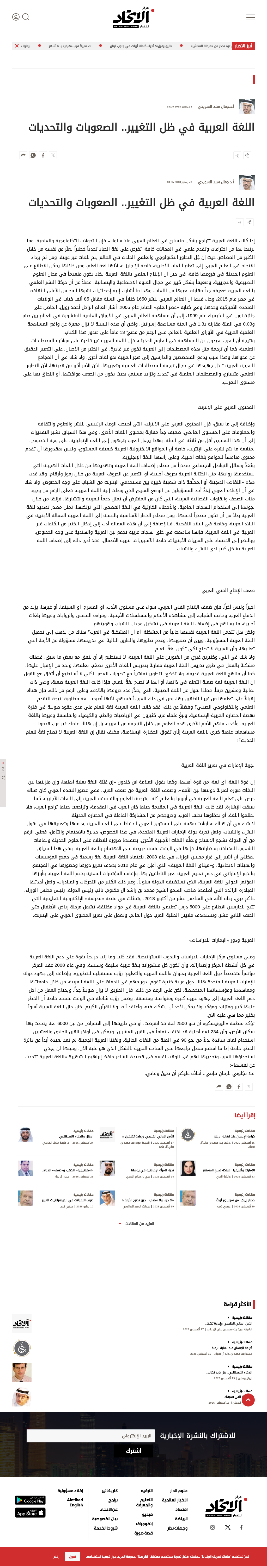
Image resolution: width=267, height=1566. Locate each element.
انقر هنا (143, 1557)
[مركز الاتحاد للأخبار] (133, 17)
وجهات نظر (177, 1528)
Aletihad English (75, 1502)
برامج (113, 1500)
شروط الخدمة (106, 1528)
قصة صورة (144, 1533)
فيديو (147, 1514)
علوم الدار (178, 1490)
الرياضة (181, 1518)
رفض (56, 1556)
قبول (72, 1556)
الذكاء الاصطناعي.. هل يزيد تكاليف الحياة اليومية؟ (228, 1372)
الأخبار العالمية (174, 1500)
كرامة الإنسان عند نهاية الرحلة (232, 1348)
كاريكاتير (110, 1490)
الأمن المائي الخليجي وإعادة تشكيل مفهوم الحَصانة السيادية (228, 1323)
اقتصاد (181, 1509)
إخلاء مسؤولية (70, 1490)
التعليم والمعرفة (144, 1502)
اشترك (133, 1451)
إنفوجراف (144, 1523)
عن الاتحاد (109, 1509)
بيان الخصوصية (105, 1518)
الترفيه (147, 1490)
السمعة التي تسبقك (238, 1397)
